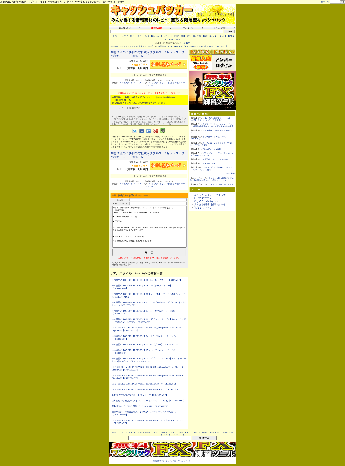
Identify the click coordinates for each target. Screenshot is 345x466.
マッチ (151, 83)
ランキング (188, 28)
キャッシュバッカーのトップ (210, 195)
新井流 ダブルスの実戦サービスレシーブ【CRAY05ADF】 (140, 395)
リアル (150, 85)
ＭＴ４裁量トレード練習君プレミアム (211, 131)
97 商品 (186, 43)
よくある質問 (220, 28)
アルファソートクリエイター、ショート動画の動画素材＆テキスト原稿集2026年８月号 (212, 125)
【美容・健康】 (179, 36)
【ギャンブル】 (174, 39)
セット (164, 83)
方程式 (177, 83)
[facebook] (141, 132)
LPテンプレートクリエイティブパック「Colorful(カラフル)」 (211, 154)
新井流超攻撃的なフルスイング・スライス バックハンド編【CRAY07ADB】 (148, 400)
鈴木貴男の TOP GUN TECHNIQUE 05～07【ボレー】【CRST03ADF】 (146, 344)
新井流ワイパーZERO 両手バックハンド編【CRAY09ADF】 (140, 406)
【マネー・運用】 (143, 36)
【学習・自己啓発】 (194, 36)
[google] (155, 132)
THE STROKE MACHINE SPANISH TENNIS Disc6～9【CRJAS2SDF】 (145, 384)
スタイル (157, 83)
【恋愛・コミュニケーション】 (214, 36)
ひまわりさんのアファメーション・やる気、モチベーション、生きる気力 (211, 119)
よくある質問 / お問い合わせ (209, 204)
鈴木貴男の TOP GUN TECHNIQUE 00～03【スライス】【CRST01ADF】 (147, 280)
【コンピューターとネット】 (161, 36)
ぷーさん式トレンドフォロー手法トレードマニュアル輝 (211, 144)
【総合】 (114, 36)
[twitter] (134, 132)
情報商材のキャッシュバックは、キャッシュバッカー (172, 461)
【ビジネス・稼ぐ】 (127, 36)
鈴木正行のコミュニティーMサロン (217, 159)
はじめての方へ (202, 198)
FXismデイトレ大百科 (212, 149)
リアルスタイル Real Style (131, 83)
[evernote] (163, 132)
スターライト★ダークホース (221, 184)
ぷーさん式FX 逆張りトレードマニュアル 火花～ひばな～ (211, 168)
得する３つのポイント (206, 201)
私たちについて (202, 207)
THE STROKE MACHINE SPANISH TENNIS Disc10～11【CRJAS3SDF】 (146, 389)
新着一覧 (325, 2)
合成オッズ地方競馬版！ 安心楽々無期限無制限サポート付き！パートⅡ (212, 179)
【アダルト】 (165, 435)
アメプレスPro (209, 163)
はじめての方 (125, 28)
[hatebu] (148, 132)
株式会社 (170, 83)
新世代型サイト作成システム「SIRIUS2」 (208, 138)
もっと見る (230, 173)
